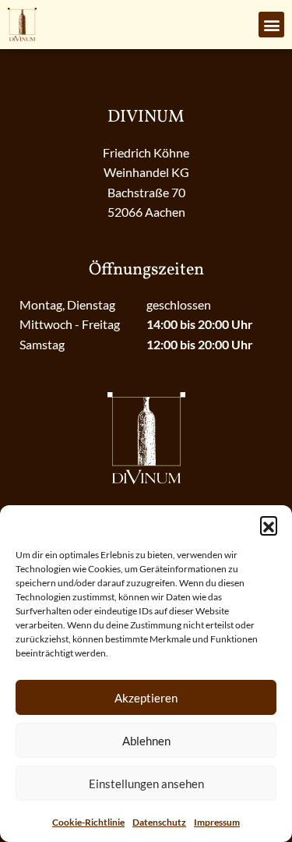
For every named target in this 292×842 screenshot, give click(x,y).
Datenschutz (159, 822)
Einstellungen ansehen (146, 784)
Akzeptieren (146, 698)
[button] (268, 524)
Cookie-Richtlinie (88, 822)
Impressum (217, 822)
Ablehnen (146, 741)
